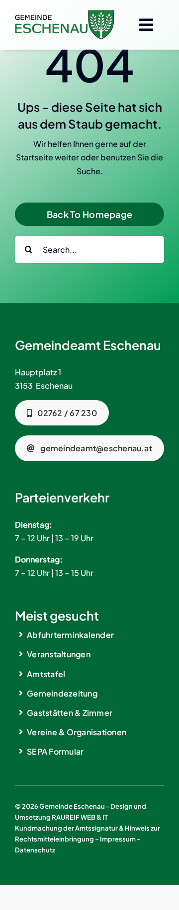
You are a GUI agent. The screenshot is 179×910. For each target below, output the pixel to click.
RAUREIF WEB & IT (80, 817)
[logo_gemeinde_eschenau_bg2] (64, 13)
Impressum (118, 839)
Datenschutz (35, 850)
